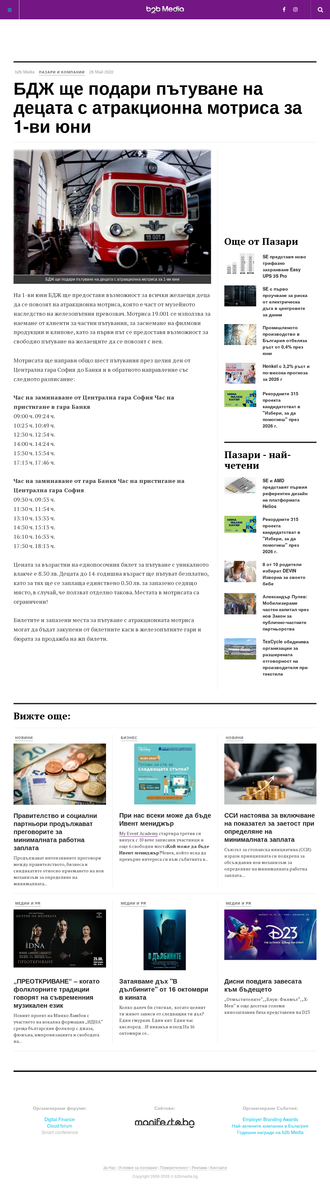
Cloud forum (59, 1125)
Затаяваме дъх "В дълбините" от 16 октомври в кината (163, 989)
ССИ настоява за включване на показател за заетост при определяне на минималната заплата (269, 827)
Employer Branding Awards (270, 1119)
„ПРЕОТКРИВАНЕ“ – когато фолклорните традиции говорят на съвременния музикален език (57, 993)
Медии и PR (28, 903)
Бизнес (129, 737)
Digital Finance (59, 1119)
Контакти (218, 1167)
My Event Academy (138, 833)
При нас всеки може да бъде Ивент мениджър (165, 819)
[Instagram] (295, 9)
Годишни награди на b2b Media (270, 1132)
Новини (24, 737)
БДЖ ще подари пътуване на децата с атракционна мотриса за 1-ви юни (158, 107)
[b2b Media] (165, 9)
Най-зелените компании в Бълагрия (270, 1125)
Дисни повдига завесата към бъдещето (263, 985)
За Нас (109, 1167)
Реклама (199, 1167)
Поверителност (174, 1167)
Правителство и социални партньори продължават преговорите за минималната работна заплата (55, 831)
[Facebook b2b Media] (284, 9)
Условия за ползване (138, 1167)
